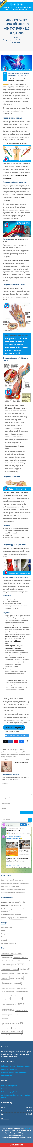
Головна (16, 38)
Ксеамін (15, 969)
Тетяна (3, 914)
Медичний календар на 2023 (9, 1086)
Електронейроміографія (9, 965)
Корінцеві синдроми (12, 750)
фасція (13, 1031)
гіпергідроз (6, 999)
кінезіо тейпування (8, 1015)
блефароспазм (12, 995)
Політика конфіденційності (9, 1092)
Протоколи (4, 1089)
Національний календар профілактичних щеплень (15, 1066)
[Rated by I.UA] (5, 1119)
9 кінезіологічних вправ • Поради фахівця (13, 893)
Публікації (4, 940)
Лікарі (3, 931)
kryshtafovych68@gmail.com (19, 9)
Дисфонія (17, 960)
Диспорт (11, 960)
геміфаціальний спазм (23, 995)
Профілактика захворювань (9, 1069)
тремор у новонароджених (18, 1028)
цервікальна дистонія (17, 1034)
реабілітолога (16, 641)
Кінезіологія (25, 969)
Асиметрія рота (5, 953)
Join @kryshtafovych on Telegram (17, 735)
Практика (4, 937)
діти (21, 1004)
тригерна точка (5, 1031)
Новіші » (28, 759)
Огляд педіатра (16, 978)
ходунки (19, 1031)
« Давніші (5, 759)
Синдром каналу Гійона (20, 752)
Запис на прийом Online (18, 902)
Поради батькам (6, 934)
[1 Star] (3, 84)
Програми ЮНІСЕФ (6, 1075)
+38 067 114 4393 (7, 7)
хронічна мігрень (6, 1034)
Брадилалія (17, 957)
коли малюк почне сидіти (21, 1010)
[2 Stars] (4, 84)
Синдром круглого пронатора (9, 754)
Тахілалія (4, 995)
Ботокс (19, 953)
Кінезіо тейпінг (22, 973)
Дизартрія (24, 957)
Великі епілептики (6, 927)
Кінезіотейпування (10, 646)
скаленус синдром (11, 757)
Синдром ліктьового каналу (22, 991)
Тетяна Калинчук (6, 918)
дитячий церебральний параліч (9, 1004)
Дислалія (4, 960)
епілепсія (8, 1009)
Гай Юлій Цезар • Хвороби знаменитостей (13, 889)
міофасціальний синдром (21, 1014)
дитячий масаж (17, 999)
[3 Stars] (5, 84)
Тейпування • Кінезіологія (8, 943)
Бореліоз (13, 953)
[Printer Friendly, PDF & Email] (11, 731)
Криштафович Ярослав (15, 78)
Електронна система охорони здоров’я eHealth (14, 1072)
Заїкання (20, 964)
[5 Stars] (7, 84)
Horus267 (27, 1128)
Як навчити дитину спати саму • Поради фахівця (15, 883)
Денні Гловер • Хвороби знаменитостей (12, 880)
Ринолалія (26, 984)
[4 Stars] (6, 84)
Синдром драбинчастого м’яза (8, 988)
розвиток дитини (12, 1023)
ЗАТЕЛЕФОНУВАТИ (17, 1145)
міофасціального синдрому (12, 648)
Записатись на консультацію (14, 728)
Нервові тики (5, 978)
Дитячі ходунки (26, 960)
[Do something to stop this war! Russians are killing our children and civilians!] (4, 4)
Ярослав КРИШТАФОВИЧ (15, 905)
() (16, 662)
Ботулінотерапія (7, 957)
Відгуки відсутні (20, 80)
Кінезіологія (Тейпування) (14, 914)
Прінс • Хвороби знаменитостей (10, 886)
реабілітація (5, 1018)
